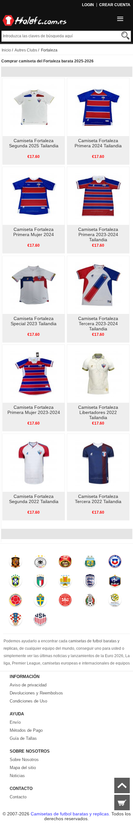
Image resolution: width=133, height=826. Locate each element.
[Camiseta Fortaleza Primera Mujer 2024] (33, 195)
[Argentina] (90, 563)
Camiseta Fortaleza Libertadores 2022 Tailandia (98, 412)
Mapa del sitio (23, 767)
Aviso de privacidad (28, 685)
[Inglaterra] (90, 582)
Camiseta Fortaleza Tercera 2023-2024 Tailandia (98, 323)
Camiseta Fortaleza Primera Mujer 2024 (33, 232)
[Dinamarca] (65, 601)
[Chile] (114, 563)
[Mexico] (90, 601)
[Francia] (114, 582)
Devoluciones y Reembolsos (36, 693)
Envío (15, 722)
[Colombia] (15, 601)
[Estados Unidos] (40, 621)
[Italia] (40, 582)
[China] (65, 563)
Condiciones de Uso (28, 701)
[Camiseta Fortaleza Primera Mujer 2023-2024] (33, 373)
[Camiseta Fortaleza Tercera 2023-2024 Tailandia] (98, 284)
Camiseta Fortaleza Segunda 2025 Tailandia (33, 143)
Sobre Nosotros (24, 759)
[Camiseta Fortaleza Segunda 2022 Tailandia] (33, 462)
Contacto (18, 796)
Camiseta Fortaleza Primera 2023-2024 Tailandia (98, 234)
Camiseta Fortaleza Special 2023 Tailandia (33, 321)
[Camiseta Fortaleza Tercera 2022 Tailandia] (98, 462)
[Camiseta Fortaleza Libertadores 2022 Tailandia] (98, 373)
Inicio (6, 50)
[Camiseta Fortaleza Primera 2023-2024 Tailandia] (98, 195)
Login (88, 5)
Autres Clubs (26, 50)
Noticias (17, 775)
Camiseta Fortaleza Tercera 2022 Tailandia (98, 499)
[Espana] (15, 563)
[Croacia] (15, 621)
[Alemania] (40, 563)
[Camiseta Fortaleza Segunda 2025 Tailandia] (33, 106)
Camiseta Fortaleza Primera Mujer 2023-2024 (33, 410)
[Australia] (114, 601)
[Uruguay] (65, 582)
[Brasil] (15, 582)
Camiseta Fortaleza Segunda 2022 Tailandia (33, 499)
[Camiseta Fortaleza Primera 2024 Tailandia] (98, 106)
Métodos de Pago (26, 730)
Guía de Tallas (23, 738)
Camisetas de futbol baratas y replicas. (71, 813)
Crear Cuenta (114, 5)
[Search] (125, 36)
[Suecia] (40, 601)
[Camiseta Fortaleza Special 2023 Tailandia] (33, 284)
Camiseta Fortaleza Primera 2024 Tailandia (98, 143)
